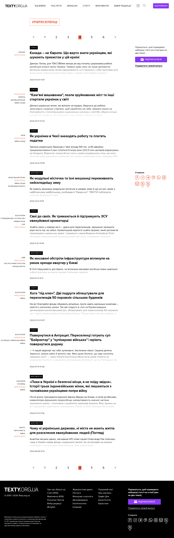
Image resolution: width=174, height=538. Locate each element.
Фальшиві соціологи (83, 496)
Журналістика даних (83, 489)
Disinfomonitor (80, 503)
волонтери (20, 216)
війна (22, 298)
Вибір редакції (54, 503)
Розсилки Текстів (55, 500)
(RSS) (55, 493)
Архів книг (103, 503)
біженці (21, 97)
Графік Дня (103, 496)
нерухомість (19, 431)
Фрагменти (36, 173)
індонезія (21, 381)
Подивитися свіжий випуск (148, 65)
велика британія (18, 100)
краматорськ (19, 221)
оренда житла (18, 266)
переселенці (19, 55)
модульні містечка (16, 178)
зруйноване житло (16, 186)
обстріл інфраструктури (14, 263)
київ (23, 258)
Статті (34, 48)
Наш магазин (104, 493)
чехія (23, 135)
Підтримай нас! (105, 489)
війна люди (20, 103)
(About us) (60, 489)
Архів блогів (104, 500)
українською (28, 521)
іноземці (21, 384)
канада (21, 52)
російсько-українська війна (13, 340)
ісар (23, 224)
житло (22, 428)
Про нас (51, 489)
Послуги (77, 493)
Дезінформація (80, 500)
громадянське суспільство (13, 218)
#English (51, 507)
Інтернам (77, 507)
